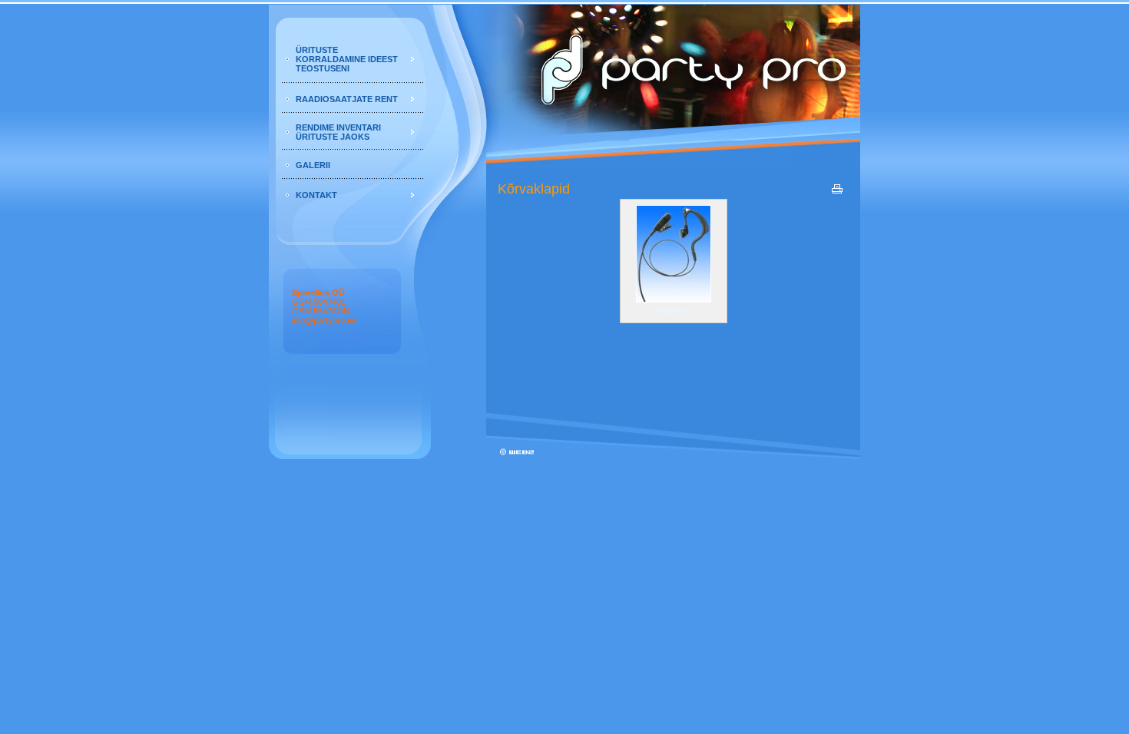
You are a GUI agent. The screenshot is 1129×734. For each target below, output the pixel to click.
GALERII (313, 165)
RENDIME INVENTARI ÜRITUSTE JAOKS (338, 132)
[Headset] (673, 298)
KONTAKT (316, 195)
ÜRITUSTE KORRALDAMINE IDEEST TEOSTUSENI (347, 59)
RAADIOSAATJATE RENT (347, 99)
